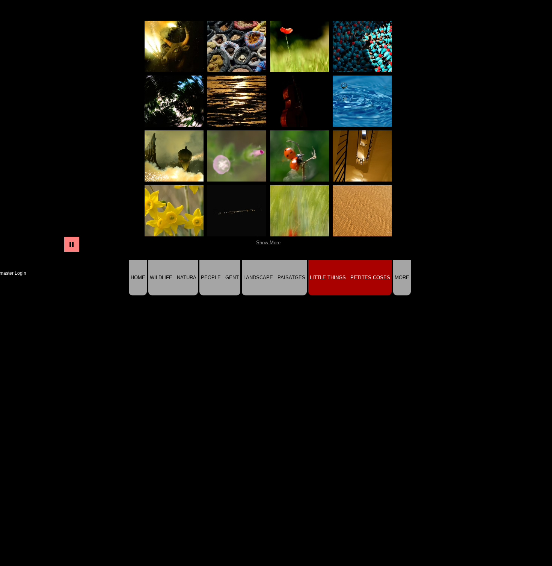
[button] (174, 46)
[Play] (71, 244)
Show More (268, 242)
